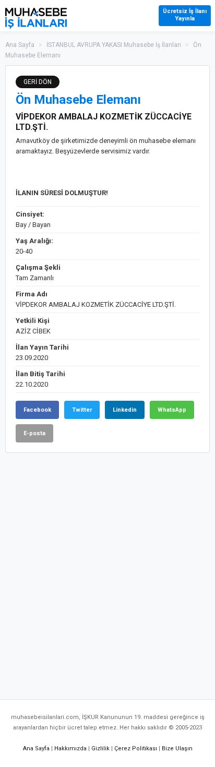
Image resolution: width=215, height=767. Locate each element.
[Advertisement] (107, 570)
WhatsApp (172, 409)
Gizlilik (100, 748)
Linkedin (125, 409)
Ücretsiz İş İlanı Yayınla (185, 15)
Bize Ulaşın (177, 748)
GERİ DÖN (37, 82)
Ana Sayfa (19, 45)
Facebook (37, 409)
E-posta (34, 433)
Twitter (82, 409)
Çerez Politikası (135, 748)
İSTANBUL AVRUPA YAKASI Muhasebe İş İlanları (113, 45)
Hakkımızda (70, 748)
